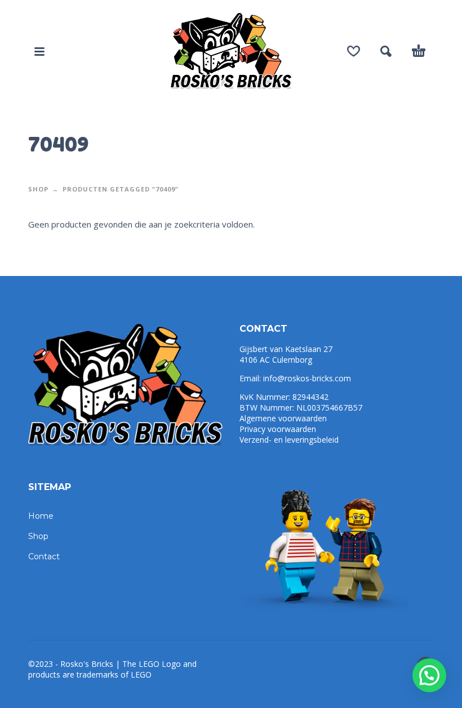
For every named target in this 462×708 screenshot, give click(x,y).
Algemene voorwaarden (283, 418)
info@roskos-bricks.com (307, 378)
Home (41, 516)
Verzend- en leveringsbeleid (289, 439)
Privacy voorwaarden (277, 429)
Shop (38, 189)
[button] (429, 675)
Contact (44, 556)
